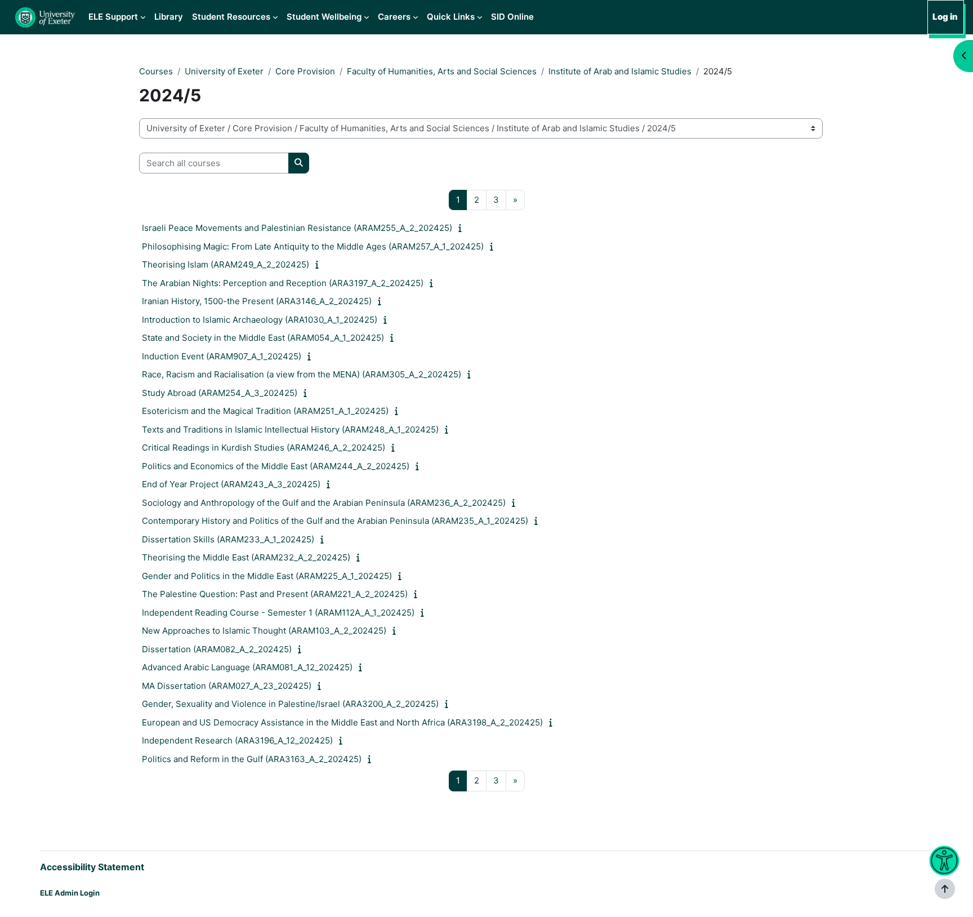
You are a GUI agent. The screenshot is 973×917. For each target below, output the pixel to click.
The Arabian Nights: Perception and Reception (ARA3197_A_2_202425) (282, 283)
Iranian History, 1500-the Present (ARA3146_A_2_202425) (257, 301)
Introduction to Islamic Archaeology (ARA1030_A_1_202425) (259, 319)
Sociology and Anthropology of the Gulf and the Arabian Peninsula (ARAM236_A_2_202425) (324, 502)
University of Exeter (224, 71)
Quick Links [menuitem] (451, 16)
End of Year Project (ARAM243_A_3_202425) (231, 484)
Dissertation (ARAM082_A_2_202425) (217, 649)
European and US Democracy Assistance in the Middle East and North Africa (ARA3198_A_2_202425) (342, 722)
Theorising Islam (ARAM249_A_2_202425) (225, 264)
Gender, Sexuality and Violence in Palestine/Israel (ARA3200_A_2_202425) (290, 703)
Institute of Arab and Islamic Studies (619, 71)
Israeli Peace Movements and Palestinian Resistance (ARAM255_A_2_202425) (297, 227)
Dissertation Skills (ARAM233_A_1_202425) (228, 539)
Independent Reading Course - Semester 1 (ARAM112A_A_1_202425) (278, 612)
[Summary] (462, 227)
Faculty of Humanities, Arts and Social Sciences (442, 71)
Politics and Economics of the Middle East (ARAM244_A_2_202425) (275, 466)
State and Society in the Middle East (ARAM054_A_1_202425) (263, 337)
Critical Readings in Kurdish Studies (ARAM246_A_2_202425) (263, 447)
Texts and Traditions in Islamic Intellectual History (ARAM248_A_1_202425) (290, 429)
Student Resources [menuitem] (231, 16)
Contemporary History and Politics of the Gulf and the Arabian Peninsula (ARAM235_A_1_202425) (335, 520)
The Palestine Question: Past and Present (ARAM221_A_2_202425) (275, 594)
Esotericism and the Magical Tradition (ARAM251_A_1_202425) (265, 411)
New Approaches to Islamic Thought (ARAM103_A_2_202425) (264, 630)
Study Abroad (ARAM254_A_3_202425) (219, 393)
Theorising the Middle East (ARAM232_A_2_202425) (246, 557)
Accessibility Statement (92, 867)
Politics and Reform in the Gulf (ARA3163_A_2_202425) (251, 759)
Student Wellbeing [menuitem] (324, 16)
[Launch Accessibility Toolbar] (944, 860)
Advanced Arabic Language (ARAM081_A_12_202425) (247, 667)
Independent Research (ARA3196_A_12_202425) (237, 740)
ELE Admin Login (70, 892)
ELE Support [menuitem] (113, 16)
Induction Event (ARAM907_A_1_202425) (221, 356)
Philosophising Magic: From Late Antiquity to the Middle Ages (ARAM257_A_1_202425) (313, 246)
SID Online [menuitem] (512, 16)
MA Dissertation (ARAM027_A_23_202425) (226, 685)
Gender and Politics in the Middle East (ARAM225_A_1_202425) (267, 576)
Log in (945, 16)
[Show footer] (945, 889)
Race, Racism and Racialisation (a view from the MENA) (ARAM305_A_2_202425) (301, 374)
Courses (156, 71)
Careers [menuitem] (394, 16)
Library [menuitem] (168, 16)
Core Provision (305, 71)
